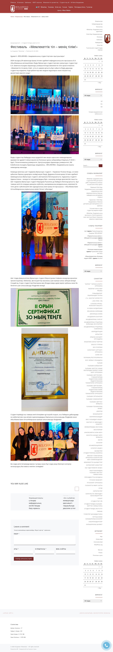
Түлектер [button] (89, 7)
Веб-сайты (61, 549)
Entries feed (99, 539)
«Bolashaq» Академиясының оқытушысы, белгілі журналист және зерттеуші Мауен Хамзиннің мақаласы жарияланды (92, 216)
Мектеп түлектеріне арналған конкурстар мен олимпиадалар (94, 457)
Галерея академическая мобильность (95, 113)
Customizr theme (32, 649)
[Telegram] (107, 39)
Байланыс (99, 39)
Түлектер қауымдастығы (93, 514)
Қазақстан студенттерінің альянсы (93, 452)
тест (85, 231)
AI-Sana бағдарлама (94, 308)
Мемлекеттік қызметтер (93, 462)
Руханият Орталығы (94, 483)
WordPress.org (98, 544)
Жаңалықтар (19, 16)
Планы (100, 552)
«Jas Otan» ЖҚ (97, 301)
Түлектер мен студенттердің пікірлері (94, 49)
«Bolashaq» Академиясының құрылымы (94, 30)
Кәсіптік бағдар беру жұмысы (94, 436)
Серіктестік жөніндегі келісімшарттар (94, 495)
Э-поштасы (40, 549)
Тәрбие (99, 511)
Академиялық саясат (94, 319)
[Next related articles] (77, 489)
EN (101, 107)
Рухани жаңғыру (96, 480)
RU (101, 104)
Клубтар (99, 442)
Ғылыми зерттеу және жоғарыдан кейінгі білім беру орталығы (93, 370)
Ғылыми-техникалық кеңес (94, 407)
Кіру (101, 536)
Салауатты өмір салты (93, 485)
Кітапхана (99, 37)
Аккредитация (96, 331)
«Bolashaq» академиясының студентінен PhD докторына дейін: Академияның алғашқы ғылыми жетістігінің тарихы (94, 181)
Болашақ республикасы (93, 357)
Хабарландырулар (97, 24)
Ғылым (99, 363)
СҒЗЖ (100, 488)
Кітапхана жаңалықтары (95, 249)
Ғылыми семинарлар (94, 399)
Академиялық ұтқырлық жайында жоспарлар (93, 323)
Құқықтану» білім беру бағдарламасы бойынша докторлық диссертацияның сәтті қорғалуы (92, 203)
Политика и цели (97, 555)
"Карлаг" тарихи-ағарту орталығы (93, 285)
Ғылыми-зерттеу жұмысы (96, 403)
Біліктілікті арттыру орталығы (95, 351)
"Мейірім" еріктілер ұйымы (95, 289)
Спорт (100, 498)
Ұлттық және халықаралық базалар (93, 518)
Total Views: (15, 634)
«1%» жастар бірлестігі (93, 298)
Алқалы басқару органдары (96, 338)
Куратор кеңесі (96, 448)
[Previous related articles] (73, 489)
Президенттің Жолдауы (93, 477)
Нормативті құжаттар (94, 465)
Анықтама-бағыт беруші (93, 342)
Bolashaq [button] (43, 7)
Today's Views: (15, 631)
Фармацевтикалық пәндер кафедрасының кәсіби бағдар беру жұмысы (36, 503)
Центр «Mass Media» (64, 10)
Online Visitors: (16, 628)
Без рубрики (97, 347)
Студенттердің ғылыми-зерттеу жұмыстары (93, 505)
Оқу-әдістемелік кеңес (93, 468)
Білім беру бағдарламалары (94, 34)
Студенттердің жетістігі (93, 508)
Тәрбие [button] (70, 7)
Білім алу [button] (58, 7)
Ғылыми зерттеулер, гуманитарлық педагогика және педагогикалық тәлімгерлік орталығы (94, 379)
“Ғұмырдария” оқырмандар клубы (95, 294)
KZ (101, 101)
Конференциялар (95, 445)
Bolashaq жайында (94, 311)
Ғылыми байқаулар (95, 366)
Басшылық (99, 27)
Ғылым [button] (64, 7)
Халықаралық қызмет (94, 524)
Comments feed (98, 542)
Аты (16, 549)
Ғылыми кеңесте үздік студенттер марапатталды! (94, 209)
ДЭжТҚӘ (99, 411)
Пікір (16, 534)
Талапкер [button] (51, 7)
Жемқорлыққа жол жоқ (93, 427)
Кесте (100, 440)
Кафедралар (98, 42)
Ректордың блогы (79, 7)
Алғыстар (99, 45)
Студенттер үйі (96, 501)
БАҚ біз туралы (96, 344)
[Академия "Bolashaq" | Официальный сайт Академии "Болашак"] (19, 8)
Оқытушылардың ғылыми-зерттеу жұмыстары (96, 472)
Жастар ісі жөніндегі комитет (94, 423)
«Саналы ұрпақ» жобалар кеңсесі (95, 304)
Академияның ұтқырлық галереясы (93, 328)
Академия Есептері (94, 316)
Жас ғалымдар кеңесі (94, 419)
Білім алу (98, 355)
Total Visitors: (15, 637)
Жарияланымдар (96, 417)
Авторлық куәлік (96, 314)
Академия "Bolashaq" (18, 51)
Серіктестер (97, 491)
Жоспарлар (98, 430)
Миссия (100, 550)
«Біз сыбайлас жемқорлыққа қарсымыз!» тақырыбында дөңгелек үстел (69, 503)
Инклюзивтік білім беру (93, 432)
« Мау (99, 82)
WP (17, 649)
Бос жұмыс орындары (93, 360)
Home (12, 16)
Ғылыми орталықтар (94, 396)
